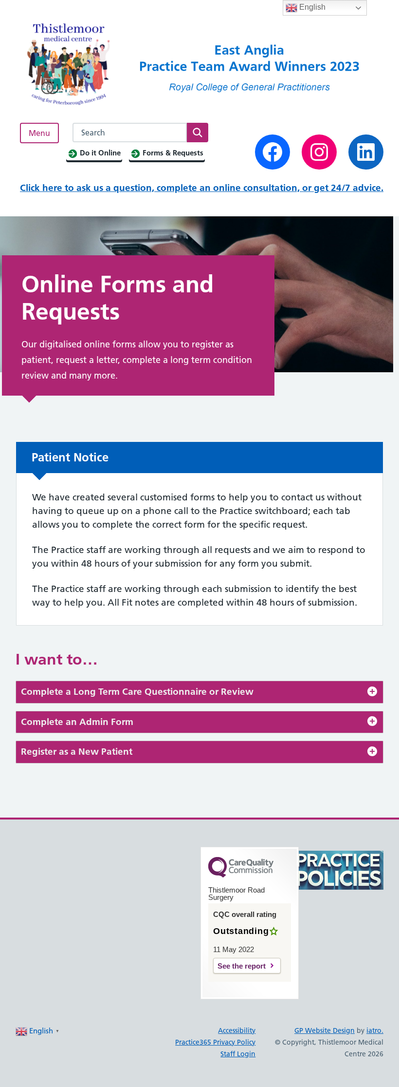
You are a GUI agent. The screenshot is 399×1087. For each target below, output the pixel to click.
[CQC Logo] (240, 875)
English (311, 7)
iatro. (374, 1030)
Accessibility (236, 1030)
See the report (242, 966)
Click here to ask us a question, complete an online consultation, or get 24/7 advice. (201, 187)
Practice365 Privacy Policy (215, 1042)
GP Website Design (324, 1030)
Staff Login (237, 1053)
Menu (39, 133)
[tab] (199, 692)
